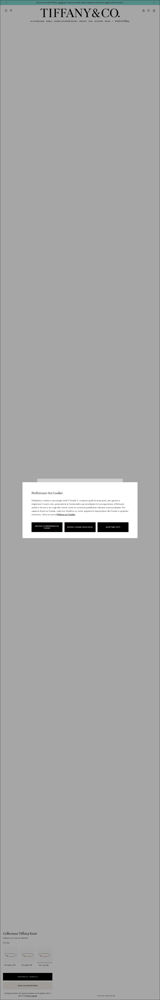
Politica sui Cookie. (66, 514)
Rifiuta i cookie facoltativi (80, 527)
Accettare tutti (113, 527)
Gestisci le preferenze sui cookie (47, 527)
